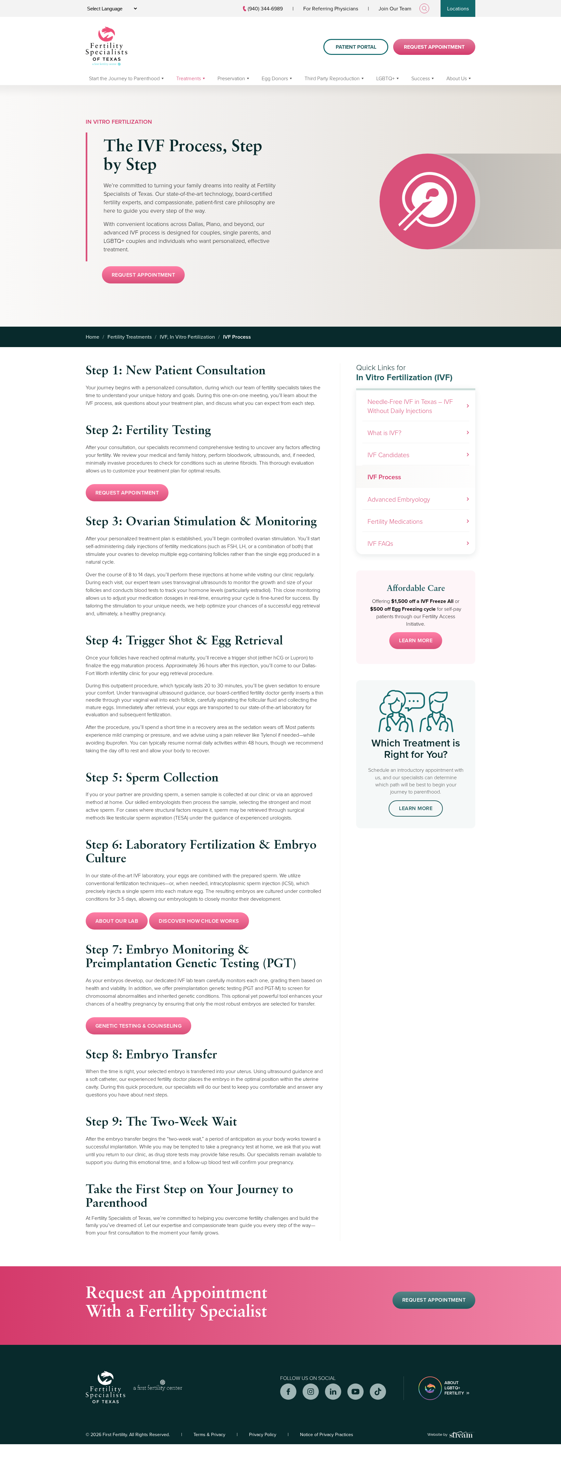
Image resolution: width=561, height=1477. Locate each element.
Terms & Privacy (209, 1434)
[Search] (424, 8)
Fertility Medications (395, 521)
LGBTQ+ (385, 78)
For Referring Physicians (330, 8)
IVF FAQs (380, 543)
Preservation (231, 78)
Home (92, 336)
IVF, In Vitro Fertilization (187, 336)
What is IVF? (384, 432)
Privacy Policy (262, 1434)
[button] (143, 274)
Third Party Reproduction (332, 78)
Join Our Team (395, 8)
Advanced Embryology (399, 499)
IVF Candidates (388, 454)
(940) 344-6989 (265, 8)
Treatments (188, 78)
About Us (456, 78)
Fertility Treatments (129, 336)
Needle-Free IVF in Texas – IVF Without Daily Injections (410, 406)
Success (420, 78)
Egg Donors (275, 78)
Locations (458, 8)
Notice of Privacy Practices (326, 1434)
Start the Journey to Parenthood (124, 78)
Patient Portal (356, 47)
